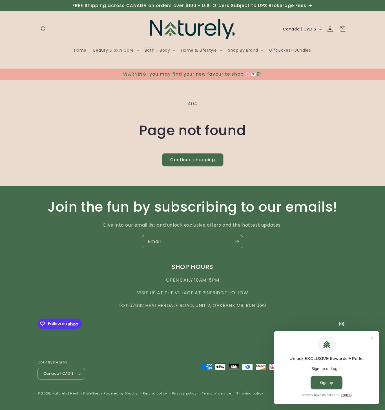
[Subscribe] (237, 241)
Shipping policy (249, 393)
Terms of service (216, 393)
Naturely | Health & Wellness (77, 393)
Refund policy (155, 393)
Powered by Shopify (121, 393)
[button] (43, 29)
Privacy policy (184, 393)
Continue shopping (192, 160)
